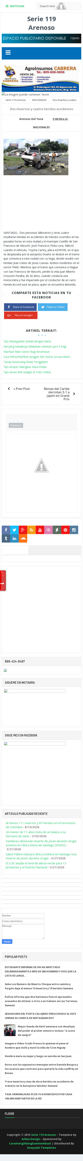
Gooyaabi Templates (41, 1147)
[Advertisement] (35, 203)
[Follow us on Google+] (23, 530)
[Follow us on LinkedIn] (14, 538)
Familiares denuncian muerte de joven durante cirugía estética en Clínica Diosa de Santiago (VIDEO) (41, 843)
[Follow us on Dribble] (48, 530)
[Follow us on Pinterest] (65, 530)
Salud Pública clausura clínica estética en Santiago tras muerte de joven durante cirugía (41, 856)
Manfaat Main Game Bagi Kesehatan (26, 351)
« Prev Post (22, 388)
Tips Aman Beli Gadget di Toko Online (27, 372)
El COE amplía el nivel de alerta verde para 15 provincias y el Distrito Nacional (36, 865)
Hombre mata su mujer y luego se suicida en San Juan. (38, 1056)
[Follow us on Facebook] (6, 530)
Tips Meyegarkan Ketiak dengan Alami (27, 341)
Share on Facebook (23, 307)
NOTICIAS (17, 6)
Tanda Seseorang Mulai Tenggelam (25, 362)
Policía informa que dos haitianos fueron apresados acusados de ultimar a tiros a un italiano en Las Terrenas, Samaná (41, 1001)
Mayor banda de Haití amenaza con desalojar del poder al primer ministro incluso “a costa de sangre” (46, 1031)
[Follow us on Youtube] (40, 530)
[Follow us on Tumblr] (6, 538)
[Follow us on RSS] (31, 530)
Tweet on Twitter (56, 307)
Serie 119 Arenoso (41, 23)
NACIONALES (41, 127)
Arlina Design (31, 1139)
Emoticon (16, 425)
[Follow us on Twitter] (14, 530)
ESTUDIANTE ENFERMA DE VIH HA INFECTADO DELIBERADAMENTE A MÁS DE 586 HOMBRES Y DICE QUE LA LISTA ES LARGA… (40, 971)
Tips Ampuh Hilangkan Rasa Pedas (25, 367)
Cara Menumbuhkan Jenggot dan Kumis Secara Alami (36, 357)
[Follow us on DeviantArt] (57, 530)
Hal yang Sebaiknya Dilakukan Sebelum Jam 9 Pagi (34, 346)
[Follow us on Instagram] (74, 530)
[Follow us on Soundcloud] (23, 538)
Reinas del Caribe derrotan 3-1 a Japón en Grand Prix (56, 393)
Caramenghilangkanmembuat (30, 1143)
